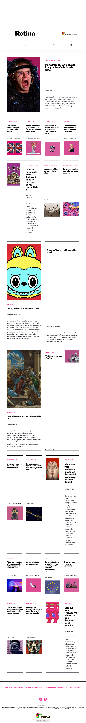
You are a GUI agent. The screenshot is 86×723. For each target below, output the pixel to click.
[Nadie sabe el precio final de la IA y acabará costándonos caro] (52, 149)
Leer (13, 45)
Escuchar (27, 45)
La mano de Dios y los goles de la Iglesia (51, 171)
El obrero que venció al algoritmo (69, 564)
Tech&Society (48, 165)
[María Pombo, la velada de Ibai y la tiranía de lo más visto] (23, 84)
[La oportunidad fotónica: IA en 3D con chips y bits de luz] (34, 514)
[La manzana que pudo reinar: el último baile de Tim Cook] (71, 148)
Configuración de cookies (54, 687)
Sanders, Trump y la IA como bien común (62, 251)
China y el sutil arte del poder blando (23, 308)
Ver (19, 45)
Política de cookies (73, 687)
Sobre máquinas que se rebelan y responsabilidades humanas (33, 128)
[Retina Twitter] (40, 699)
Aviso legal (18, 687)
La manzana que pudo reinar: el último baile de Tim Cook (71, 128)
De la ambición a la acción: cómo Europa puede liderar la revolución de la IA (52, 567)
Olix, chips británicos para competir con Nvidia (13, 128)
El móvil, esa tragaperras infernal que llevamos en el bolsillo (70, 616)
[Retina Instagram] (45, 699)
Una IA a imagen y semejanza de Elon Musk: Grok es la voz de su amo (15, 610)
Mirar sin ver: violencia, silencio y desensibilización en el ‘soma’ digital (70, 473)
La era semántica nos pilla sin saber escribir (71, 171)
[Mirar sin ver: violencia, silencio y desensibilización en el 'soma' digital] (52, 469)
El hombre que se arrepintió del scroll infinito (14, 466)
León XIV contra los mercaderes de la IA (24, 417)
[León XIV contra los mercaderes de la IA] (24, 379)
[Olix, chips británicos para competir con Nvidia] (14, 148)
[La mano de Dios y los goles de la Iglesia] (52, 210)
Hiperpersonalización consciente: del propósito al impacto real (14, 565)
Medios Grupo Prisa (43, 720)
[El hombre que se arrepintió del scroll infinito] (15, 513)
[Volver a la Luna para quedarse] (33, 585)
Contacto (8, 687)
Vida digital (30, 165)
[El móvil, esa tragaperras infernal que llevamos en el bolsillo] (52, 612)
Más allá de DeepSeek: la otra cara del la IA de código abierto (34, 610)
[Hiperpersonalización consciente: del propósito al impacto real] (14, 585)
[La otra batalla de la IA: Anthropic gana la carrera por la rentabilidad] (13, 174)
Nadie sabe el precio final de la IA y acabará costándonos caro (52, 129)
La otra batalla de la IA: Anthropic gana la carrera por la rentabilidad (32, 179)
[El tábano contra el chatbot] (70, 356)
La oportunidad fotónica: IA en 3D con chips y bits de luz (34, 467)
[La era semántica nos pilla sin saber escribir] (71, 209)
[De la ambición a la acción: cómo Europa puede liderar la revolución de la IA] (52, 587)
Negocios (10, 304)
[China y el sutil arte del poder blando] (24, 272)
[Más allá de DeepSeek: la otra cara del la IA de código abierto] (34, 647)
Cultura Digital (50, 60)
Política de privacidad (33, 687)
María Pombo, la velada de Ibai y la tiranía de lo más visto (60, 67)
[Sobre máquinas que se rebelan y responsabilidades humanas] (33, 148)
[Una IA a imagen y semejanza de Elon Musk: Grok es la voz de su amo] (15, 647)
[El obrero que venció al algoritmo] (71, 585)
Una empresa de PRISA (43, 715)
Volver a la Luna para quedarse (32, 563)
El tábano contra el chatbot (53, 357)
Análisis (10, 121)
